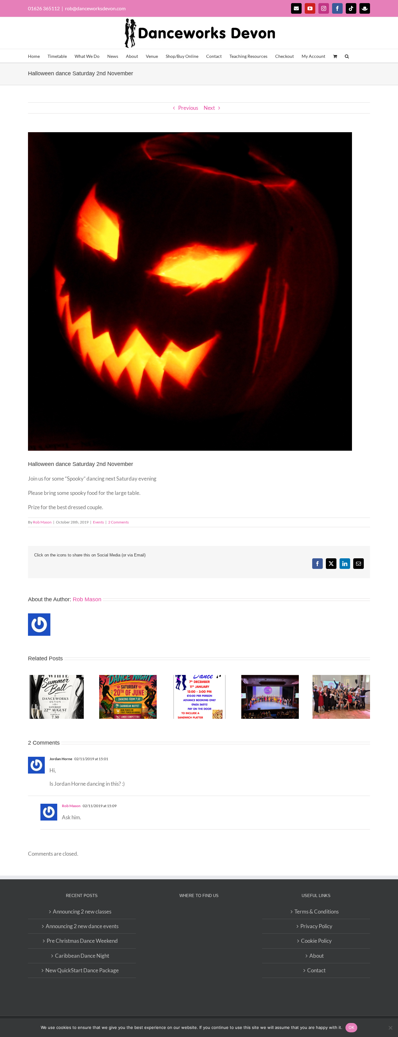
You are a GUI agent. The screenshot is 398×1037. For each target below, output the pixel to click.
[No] (390, 1028)
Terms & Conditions (316, 911)
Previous (188, 108)
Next (209, 108)
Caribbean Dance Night (82, 955)
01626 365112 (44, 8)
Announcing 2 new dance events (82, 926)
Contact (316, 970)
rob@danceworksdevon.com (95, 8)
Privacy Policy (316, 926)
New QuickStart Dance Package (82, 970)
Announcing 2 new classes (82, 911)
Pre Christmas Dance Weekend (82, 940)
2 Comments (118, 522)
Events (98, 522)
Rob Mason (42, 522)
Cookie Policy (316, 940)
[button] (347, 56)
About (316, 955)
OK (351, 1027)
